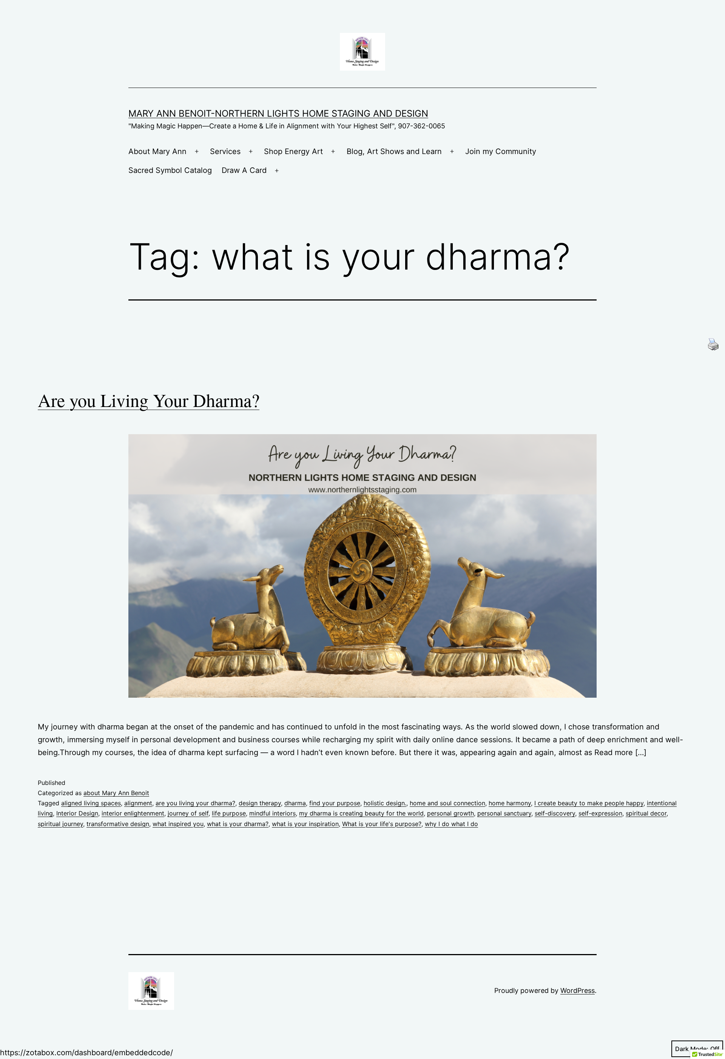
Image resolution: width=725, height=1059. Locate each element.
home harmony (510, 803)
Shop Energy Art (293, 151)
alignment (138, 803)
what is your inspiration (305, 824)
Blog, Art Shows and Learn (394, 151)
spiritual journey (60, 824)
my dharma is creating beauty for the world (361, 813)
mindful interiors (272, 813)
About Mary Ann (157, 151)
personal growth (450, 813)
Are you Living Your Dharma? (148, 400)
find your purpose (334, 803)
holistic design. (385, 803)
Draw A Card (244, 170)
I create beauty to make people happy (588, 803)
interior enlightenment (133, 813)
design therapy (260, 803)
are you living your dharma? (195, 803)
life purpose (229, 813)
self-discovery (555, 813)
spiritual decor (646, 813)
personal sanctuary (504, 813)
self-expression (600, 813)
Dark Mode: (691, 1049)
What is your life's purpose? (381, 824)
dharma (295, 803)
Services (225, 151)
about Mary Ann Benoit (116, 793)
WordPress (577, 990)
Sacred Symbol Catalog (170, 170)
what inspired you (178, 824)
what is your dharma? (237, 824)
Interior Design (77, 813)
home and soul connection (447, 803)
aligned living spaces (91, 803)
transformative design (117, 824)
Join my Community (500, 151)
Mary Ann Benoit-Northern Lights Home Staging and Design (278, 113)
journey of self (188, 813)
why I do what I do (451, 824)
